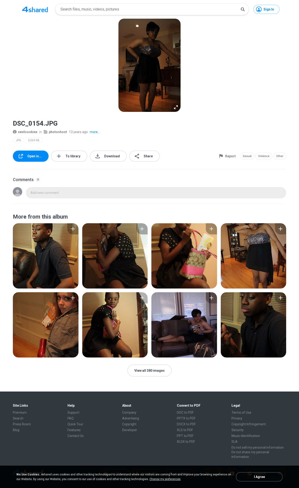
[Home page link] (35, 9)
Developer (129, 430)
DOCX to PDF (186, 424)
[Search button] (242, 9)
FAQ (71, 418)
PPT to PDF (185, 436)
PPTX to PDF (186, 418)
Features (74, 430)
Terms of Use (241, 412)
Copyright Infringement (248, 424)
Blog (16, 430)
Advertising (130, 418)
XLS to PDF (185, 430)
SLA (234, 441)
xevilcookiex (27, 132)
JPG (18, 140)
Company (129, 412)
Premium (20, 412)
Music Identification (245, 436)
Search (18, 418)
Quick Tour (75, 424)
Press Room (22, 424)
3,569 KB (33, 140)
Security (237, 430)
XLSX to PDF (186, 441)
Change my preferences (165, 479)
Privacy (236, 418)
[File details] (45, 256)
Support (73, 412)
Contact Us (76, 436)
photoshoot (58, 132)
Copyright (129, 424)
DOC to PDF (185, 412)
